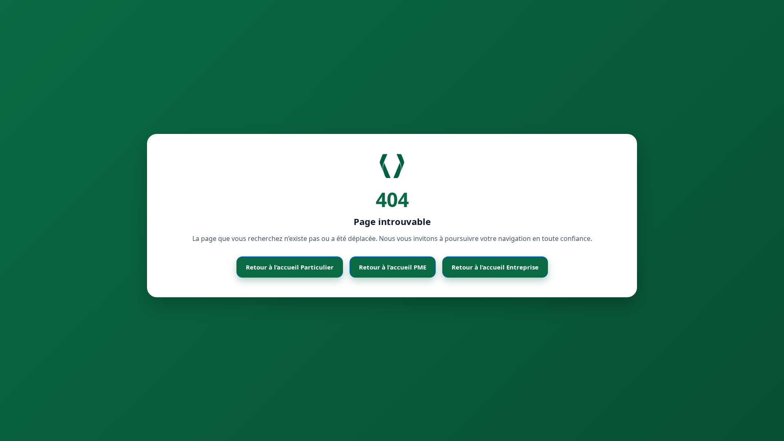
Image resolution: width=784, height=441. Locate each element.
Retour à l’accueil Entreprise (495, 267)
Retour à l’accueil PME (392, 267)
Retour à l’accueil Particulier (290, 267)
